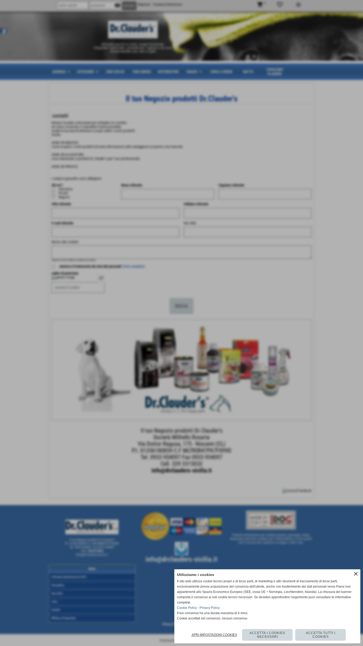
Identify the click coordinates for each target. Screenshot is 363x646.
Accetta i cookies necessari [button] (267, 635)
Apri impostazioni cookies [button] (214, 635)
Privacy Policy (210, 608)
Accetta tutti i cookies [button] (320, 635)
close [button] (356, 574)
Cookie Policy (187, 608)
